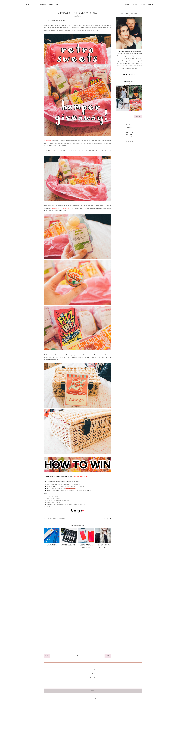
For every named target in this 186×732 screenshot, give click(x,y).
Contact (43, 4)
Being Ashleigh (12, 717)
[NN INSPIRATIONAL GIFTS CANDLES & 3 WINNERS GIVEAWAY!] (122, 110)
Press (51, 4)
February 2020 (129, 130)
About (34, 4)
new (108, 655)
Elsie (135, 4)
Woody (127, 4)
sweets (62, 518)
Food (158, 4)
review (55, 518)
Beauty (151, 4)
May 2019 (129, 138)
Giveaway (49, 518)
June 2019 (129, 136)
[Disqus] (77, 576)
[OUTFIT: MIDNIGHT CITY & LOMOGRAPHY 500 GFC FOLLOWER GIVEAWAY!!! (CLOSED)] (122, 97)
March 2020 (129, 127)
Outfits (143, 4)
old (47, 655)
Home (27, 4)
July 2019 (129, 134)
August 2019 (129, 132)
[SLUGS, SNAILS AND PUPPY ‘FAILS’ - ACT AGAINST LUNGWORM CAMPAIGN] (135, 97)
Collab (58, 4)
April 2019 (129, 141)
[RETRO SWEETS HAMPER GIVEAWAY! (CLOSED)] (135, 110)
